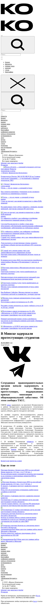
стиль (7, 70)
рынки (3, 122)
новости (4, 116)
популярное (5, 169)
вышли (13, 449)
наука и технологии (8, 134)
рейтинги (4, 128)
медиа (3, 140)
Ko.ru (38, 596)
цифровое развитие (8, 132)
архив (3, 149)
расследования (6, 147)
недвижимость (6, 136)
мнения (8, 68)
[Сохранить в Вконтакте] (17, 361)
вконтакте (14, 163)
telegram (4, 163)
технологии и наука (8, 171)
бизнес (7, 62)
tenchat (20, 163)
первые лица (9, 66)
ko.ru (35, 601)
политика (4, 145)
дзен (8, 163)
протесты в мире (16, 461)
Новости (13, 169)
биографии (9, 72)
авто (2, 138)
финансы (8, 64)
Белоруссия (5, 461)
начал (9, 405)
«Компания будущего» (9, 151)
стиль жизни (5, 186)
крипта (3, 142)
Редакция (4, 165)
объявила (30, 441)
